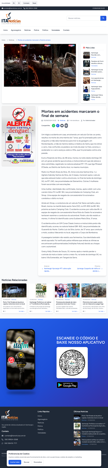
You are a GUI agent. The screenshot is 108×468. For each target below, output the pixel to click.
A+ (14, 3)
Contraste (26, 3)
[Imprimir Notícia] (66, 125)
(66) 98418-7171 (10, 443)
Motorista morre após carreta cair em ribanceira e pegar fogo (93, 303)
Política (45, 30)
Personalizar (38, 462)
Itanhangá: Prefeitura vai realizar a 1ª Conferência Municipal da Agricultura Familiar (40, 304)
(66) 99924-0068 (31, 8)
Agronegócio (16, 30)
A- (19, 3)
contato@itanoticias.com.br (15, 436)
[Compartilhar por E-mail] (62, 125)
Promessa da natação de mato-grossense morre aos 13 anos (66, 303)
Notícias (27, 30)
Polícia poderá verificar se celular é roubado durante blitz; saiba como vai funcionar (94, 442)
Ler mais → (22, 311)
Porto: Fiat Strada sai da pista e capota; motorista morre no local (14, 303)
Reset (34, 3)
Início (5, 30)
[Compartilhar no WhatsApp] (53, 125)
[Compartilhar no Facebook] (57, 125)
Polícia (36, 30)
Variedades (55, 30)
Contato (66, 30)
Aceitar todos (15, 462)
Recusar (26, 462)
